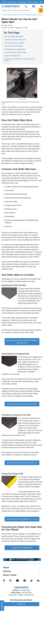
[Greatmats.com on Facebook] (4, 580)
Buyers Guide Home (14, 15)
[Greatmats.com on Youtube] (17, 580)
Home (4, 15)
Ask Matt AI (2, 606)
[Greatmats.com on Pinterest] (24, 580)
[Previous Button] (10, 82)
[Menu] (3, 6)
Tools (41, 2)
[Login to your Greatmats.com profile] (33, 6)
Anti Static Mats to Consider (14, 43)
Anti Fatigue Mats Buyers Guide (32, 15)
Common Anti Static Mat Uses (15, 40)
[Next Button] (33, 82)
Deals (29, 2)
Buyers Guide (11, 2)
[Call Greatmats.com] (26, 6)
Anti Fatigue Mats (25, 548)
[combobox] (22, 10)
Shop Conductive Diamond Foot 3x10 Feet (22, 463)
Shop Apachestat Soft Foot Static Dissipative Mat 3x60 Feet (22, 342)
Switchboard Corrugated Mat (14, 49)
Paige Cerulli (8, 25)
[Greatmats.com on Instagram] (10, 580)
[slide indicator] (19, 99)
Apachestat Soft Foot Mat (13, 46)
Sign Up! (21, 604)
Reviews (35, 2)
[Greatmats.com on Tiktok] (31, 580)
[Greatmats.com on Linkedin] (38, 580)
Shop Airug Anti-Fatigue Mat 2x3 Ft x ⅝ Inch (21, 519)
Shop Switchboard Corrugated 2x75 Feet (22, 404)
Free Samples (22, 2)
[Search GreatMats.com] (41, 10)
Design (4, 2)
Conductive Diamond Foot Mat (15, 52)
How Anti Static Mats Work (13, 36)
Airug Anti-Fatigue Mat (12, 56)
